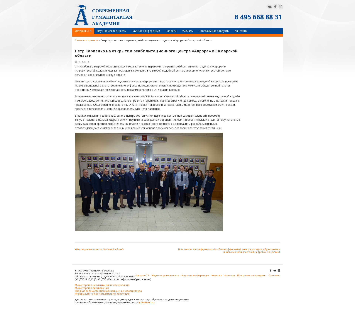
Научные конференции (145, 31)
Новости (170, 31)
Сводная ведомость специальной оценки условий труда (108, 291)
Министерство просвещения (92, 288)
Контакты (241, 31)
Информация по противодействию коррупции (102, 293)
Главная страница (86, 40)
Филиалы (187, 31)
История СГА (83, 31)
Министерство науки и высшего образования (102, 285)
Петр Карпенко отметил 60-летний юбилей (100, 249)
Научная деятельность (111, 31)
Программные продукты (214, 31)
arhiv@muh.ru (146, 302)
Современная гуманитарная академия (112, 17)
